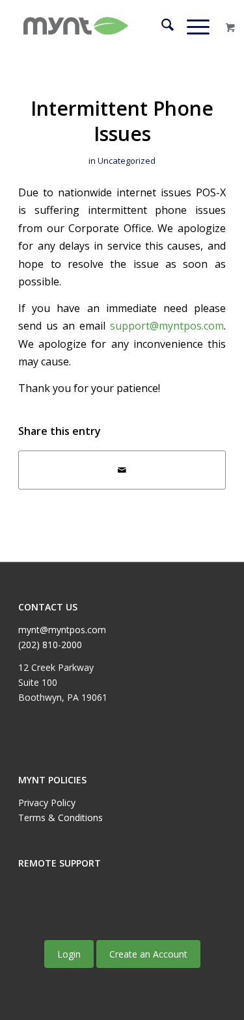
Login (69, 954)
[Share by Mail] (122, 470)
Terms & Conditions (60, 817)
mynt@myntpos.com (62, 629)
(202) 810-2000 (50, 644)
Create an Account (148, 954)
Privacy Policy (46, 802)
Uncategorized (127, 160)
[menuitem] (161, 27)
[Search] (161, 27)
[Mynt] (101, 27)
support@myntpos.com (167, 326)
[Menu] (192, 27)
